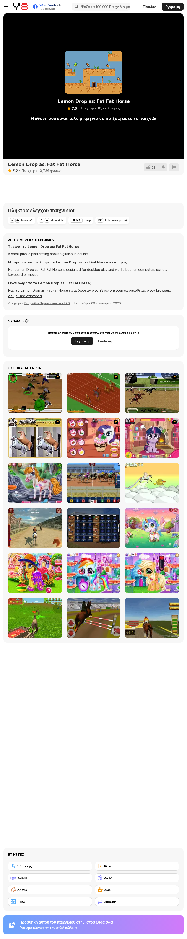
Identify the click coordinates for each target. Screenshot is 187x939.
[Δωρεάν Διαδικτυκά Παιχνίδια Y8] (20, 6)
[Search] (76, 7)
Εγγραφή (172, 7)
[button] (25, 296)
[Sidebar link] (5, 6)
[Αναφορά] (174, 167)
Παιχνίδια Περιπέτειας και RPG (47, 303)
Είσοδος (149, 7)
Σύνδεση (105, 341)
